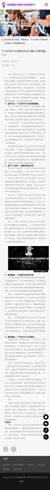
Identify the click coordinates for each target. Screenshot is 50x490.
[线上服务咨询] (46, 417)
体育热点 (24, 39)
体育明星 (41, 465)
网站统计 (25, 485)
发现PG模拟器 (18, 465)
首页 (17, 39)
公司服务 (6, 469)
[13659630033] (46, 437)
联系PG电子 (17, 469)
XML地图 (27, 481)
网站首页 (6, 465)
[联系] (46, 430)
